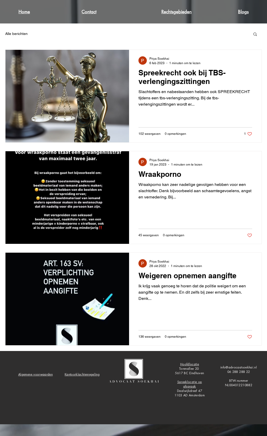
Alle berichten (16, 34)
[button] (255, 34)
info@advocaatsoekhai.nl (238, 367)
